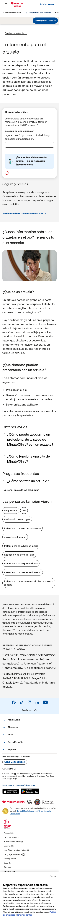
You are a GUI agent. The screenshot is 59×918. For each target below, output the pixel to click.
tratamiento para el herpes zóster (22, 528)
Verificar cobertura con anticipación (23, 213)
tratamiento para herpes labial (21, 545)
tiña (24, 510)
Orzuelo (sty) (10, 682)
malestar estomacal (15, 537)
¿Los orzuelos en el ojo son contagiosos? (26, 661)
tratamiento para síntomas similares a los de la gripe (28, 582)
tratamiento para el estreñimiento (22, 572)
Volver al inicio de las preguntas (21, 489)
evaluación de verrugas (17, 519)
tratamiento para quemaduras (21, 563)
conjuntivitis (10, 510)
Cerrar (53, 876)
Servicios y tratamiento (16, 33)
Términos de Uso (24, 915)
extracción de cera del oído (19, 554)
